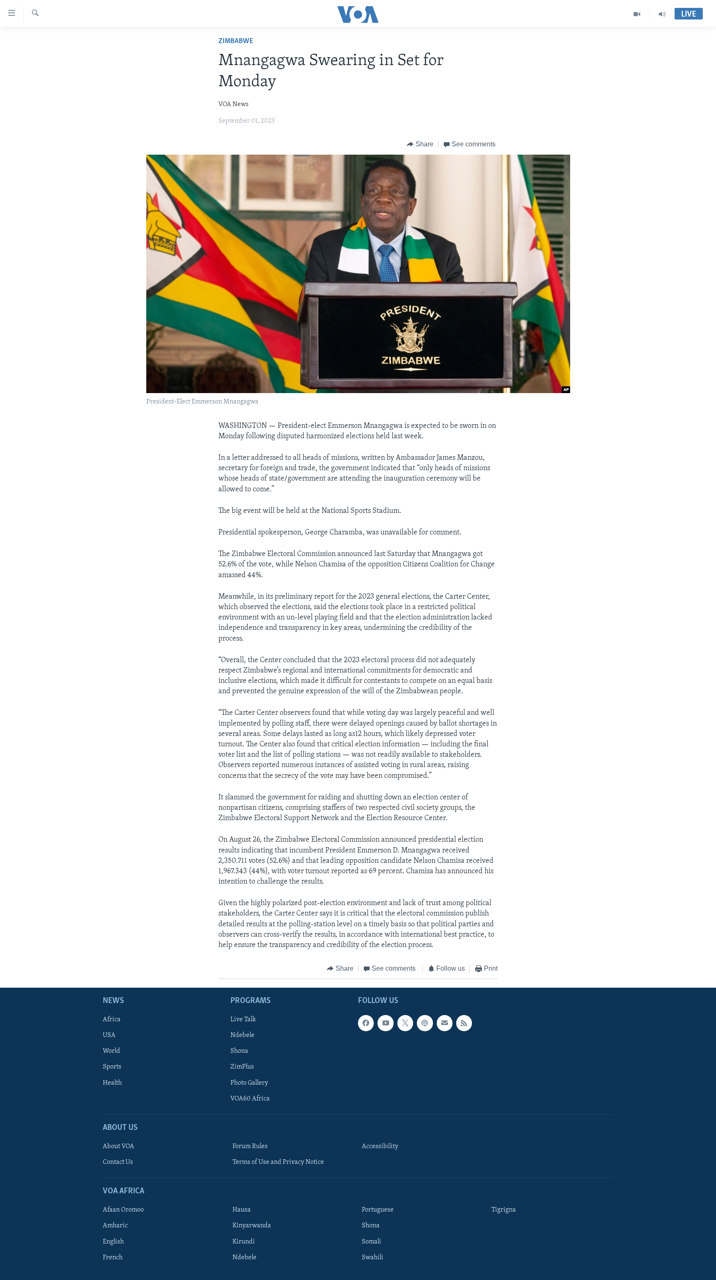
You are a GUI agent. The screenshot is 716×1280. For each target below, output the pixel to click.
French (113, 1257)
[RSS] (464, 1023)
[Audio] (662, 14)
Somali (371, 1241)
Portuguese (378, 1210)
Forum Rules (250, 1146)
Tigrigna (503, 1210)
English (113, 1241)
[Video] (637, 14)
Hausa (241, 1210)
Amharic (115, 1225)
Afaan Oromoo (123, 1210)
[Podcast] (425, 1023)
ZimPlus (242, 1067)
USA (109, 1035)
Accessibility (380, 1146)
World (111, 1051)
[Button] (420, 144)
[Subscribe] (444, 1023)
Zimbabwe (235, 41)
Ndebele (242, 1035)
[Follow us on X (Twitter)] (405, 1023)
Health (112, 1082)
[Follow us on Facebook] (366, 1023)
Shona (239, 1051)
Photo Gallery (249, 1082)
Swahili (372, 1257)
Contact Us (118, 1162)
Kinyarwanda (251, 1225)
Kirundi (243, 1241)
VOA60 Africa (250, 1098)
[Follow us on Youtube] (385, 1023)
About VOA (118, 1146)
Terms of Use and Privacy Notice (278, 1162)
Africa (112, 1019)
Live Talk (243, 1019)
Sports (112, 1067)
